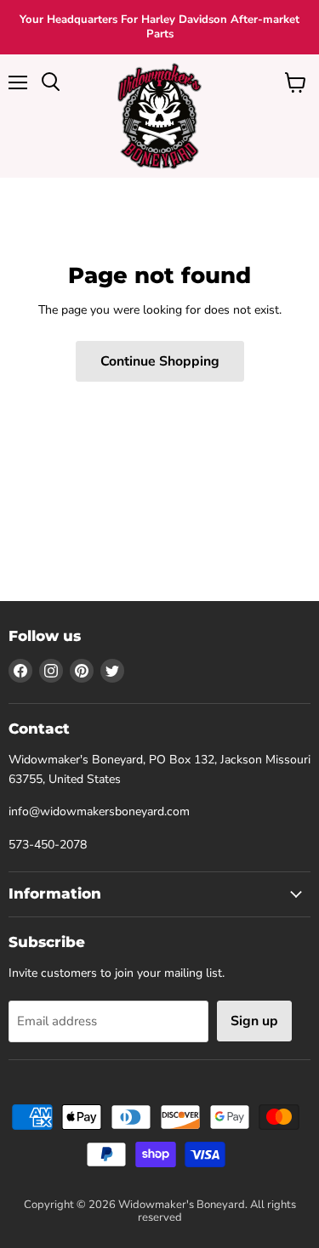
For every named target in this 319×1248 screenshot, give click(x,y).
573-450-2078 (48, 845)
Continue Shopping (159, 361)
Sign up (254, 1021)
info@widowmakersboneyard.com (99, 811)
